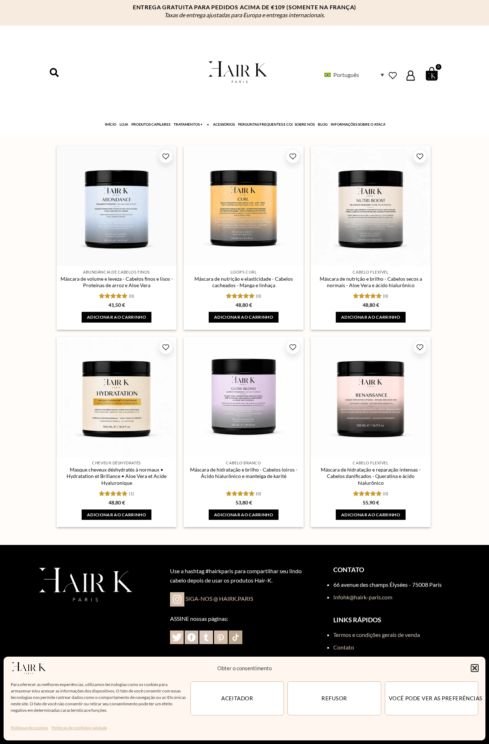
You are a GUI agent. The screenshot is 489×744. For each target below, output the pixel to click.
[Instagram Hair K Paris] (177, 598)
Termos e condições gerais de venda (376, 634)
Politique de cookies (29, 727)
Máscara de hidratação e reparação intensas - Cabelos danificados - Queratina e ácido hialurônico (371, 476)
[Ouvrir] (54, 72)
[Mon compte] (410, 75)
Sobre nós (305, 124)
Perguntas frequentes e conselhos (265, 124)
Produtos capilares (150, 124)
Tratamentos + (188, 124)
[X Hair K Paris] (177, 636)
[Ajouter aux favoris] (166, 156)
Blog (323, 124)
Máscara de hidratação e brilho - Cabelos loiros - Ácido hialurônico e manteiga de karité (243, 473)
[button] (474, 668)
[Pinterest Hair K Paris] (220, 636)
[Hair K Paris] (29, 667)
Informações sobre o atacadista (358, 124)
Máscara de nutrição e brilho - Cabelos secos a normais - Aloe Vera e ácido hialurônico (371, 282)
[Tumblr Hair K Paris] (206, 636)
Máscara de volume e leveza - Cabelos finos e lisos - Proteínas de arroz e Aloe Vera (116, 282)
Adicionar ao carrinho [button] (116, 317)
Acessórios (224, 124)
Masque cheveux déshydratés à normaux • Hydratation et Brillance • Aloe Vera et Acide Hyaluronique (116, 476)
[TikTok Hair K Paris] (235, 636)
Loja (124, 124)
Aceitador (237, 698)
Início (110, 124)
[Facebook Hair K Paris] (191, 636)
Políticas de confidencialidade (79, 727)
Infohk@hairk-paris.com (362, 597)
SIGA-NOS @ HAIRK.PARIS (219, 598)
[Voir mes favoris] (392, 75)
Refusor (334, 698)
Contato (343, 647)
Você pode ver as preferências (433, 698)
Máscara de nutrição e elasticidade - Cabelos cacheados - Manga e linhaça (243, 282)
